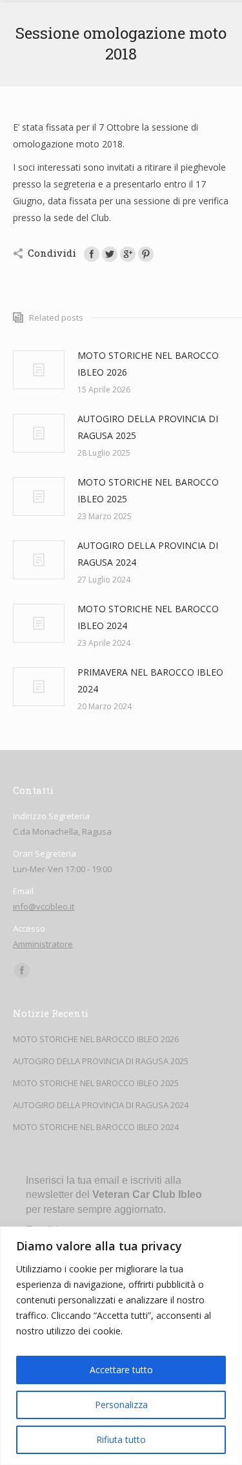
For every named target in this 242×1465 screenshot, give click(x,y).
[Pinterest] (146, 254)
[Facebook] (91, 254)
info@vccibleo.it (43, 906)
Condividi (52, 252)
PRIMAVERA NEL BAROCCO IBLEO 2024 (150, 680)
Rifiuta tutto (121, 1439)
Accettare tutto (121, 1369)
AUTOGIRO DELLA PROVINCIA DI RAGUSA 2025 (147, 427)
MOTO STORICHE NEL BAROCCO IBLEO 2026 (148, 363)
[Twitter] (109, 254)
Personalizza (121, 1404)
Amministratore (43, 944)
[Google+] (128, 254)
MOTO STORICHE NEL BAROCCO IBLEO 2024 (148, 617)
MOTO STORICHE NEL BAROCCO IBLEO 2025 (148, 490)
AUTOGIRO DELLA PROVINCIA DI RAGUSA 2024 (147, 553)
